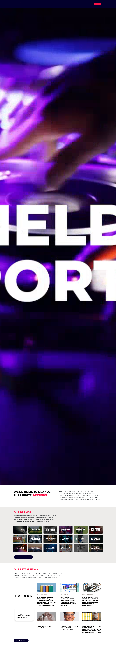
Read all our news (20, 640)
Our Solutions (69, 3)
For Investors (87, 3)
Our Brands (58, 3)
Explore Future (48, 3)
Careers (78, 3)
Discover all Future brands (22, 557)
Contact (97, 4)
